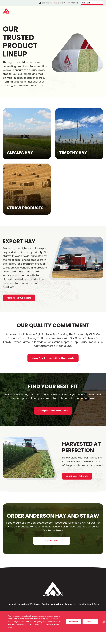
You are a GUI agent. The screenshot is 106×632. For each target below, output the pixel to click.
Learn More (75, 621)
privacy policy (52, 624)
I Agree (90, 622)
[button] (45, 3)
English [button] (87, 3)
